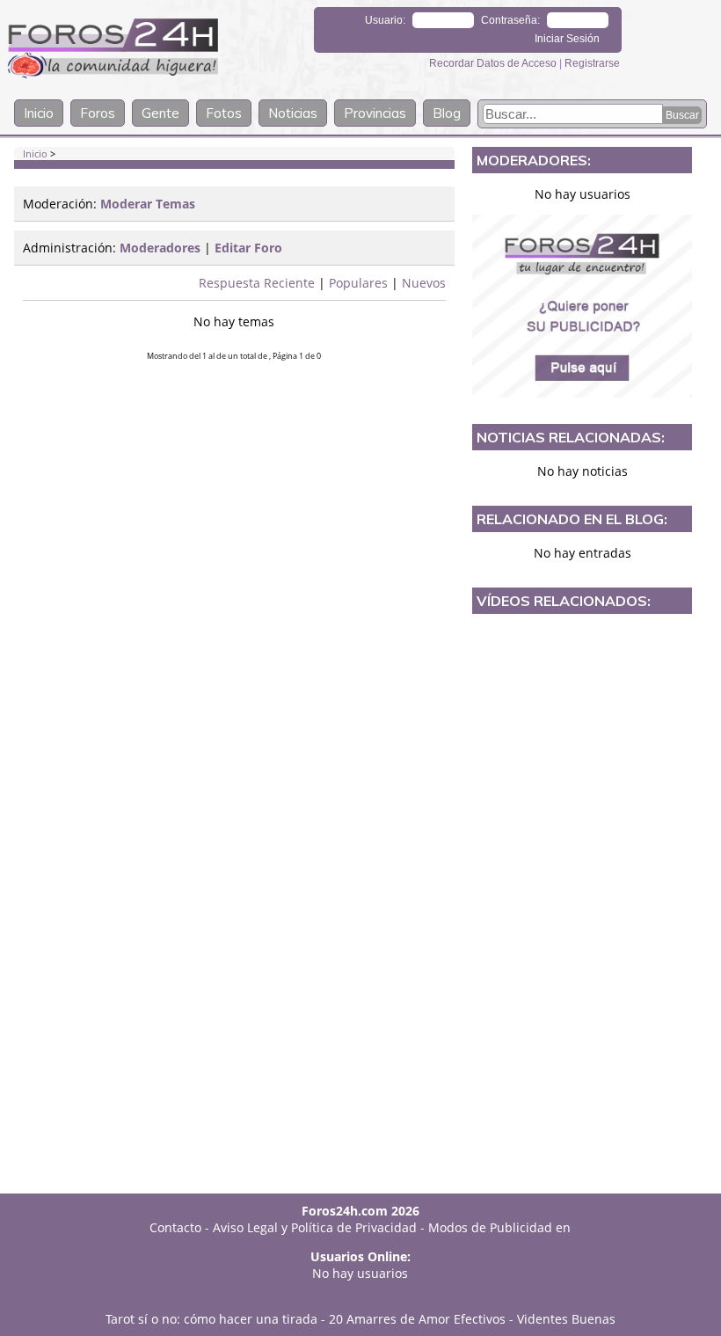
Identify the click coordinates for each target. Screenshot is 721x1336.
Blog (447, 113)
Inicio (39, 113)
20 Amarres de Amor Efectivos (417, 1318)
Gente (160, 113)
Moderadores (160, 247)
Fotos (224, 113)
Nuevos (424, 282)
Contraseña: (510, 20)
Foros (97, 113)
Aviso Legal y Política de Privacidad (315, 1227)
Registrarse (592, 63)
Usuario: (385, 20)
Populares (358, 282)
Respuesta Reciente (257, 282)
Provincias (375, 113)
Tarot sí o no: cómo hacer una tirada (211, 1318)
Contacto (175, 1227)
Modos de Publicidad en (499, 1227)
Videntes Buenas (566, 1318)
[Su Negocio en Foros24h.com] (582, 306)
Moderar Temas (147, 203)
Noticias (292, 113)
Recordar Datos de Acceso (494, 63)
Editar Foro (248, 247)
